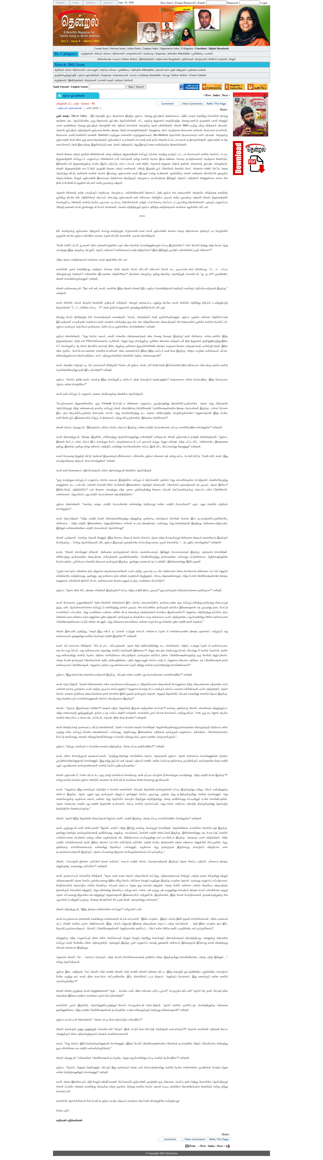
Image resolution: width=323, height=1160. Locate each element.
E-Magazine (187, 48)
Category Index (150, 48)
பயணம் (209, 53)
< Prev (207, 95)
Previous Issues (117, 48)
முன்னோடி (197, 53)
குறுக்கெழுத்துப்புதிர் (65, 75)
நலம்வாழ (149, 53)
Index (216, 95)
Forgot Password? (185, 2)
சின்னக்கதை (104, 59)
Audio (75, 2)
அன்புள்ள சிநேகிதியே (178, 53)
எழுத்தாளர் (87, 53)
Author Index (134, 48)
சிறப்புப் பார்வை (103, 53)
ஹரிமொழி (187, 59)
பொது (166, 75)
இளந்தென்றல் (147, 59)
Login (263, 2)
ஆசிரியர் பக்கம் (63, 69)
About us (108, 2)
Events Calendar (198, 75)
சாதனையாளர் (134, 53)
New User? (166, 2)
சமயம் (116, 59)
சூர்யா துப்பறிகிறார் (88, 75)
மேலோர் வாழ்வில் (218, 59)
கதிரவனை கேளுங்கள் (168, 59)
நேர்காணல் (119, 53)
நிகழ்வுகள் (201, 59)
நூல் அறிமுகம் (178, 69)
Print (192, 1145)
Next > (226, 95)
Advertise (90, 2)
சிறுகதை (160, 53)
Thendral (60, 2)
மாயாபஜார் (92, 69)
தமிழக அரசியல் (124, 80)
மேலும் (232, 59)
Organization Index (169, 48)
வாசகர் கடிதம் (106, 80)
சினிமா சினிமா (130, 59)
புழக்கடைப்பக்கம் (197, 69)
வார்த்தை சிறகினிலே (150, 75)
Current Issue (101, 48)
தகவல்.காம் (162, 69)
